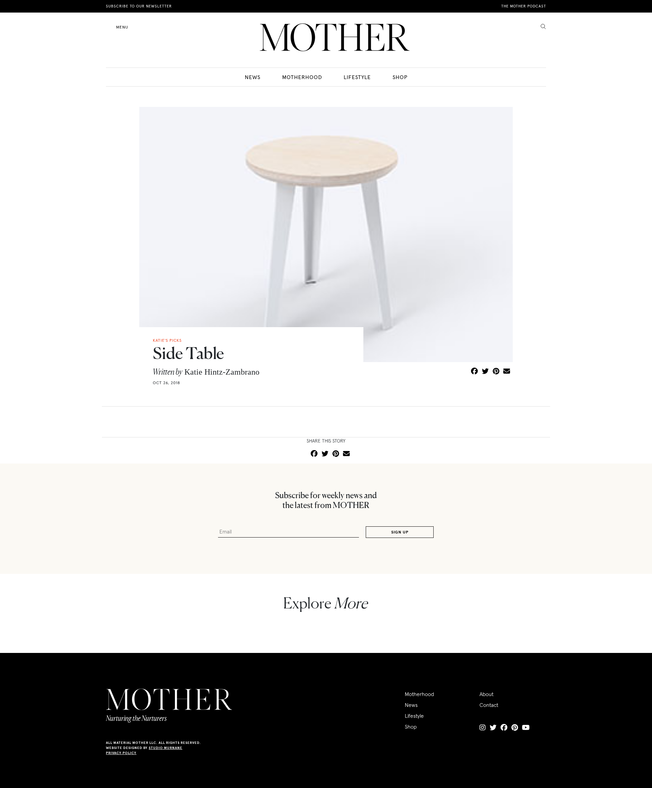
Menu (122, 27)
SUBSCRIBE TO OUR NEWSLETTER (139, 6)
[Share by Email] (506, 371)
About (486, 694)
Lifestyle (357, 77)
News (252, 77)
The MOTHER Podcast (523, 6)
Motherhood (302, 77)
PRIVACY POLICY (121, 753)
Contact (488, 704)
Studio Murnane (165, 748)
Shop (400, 77)
